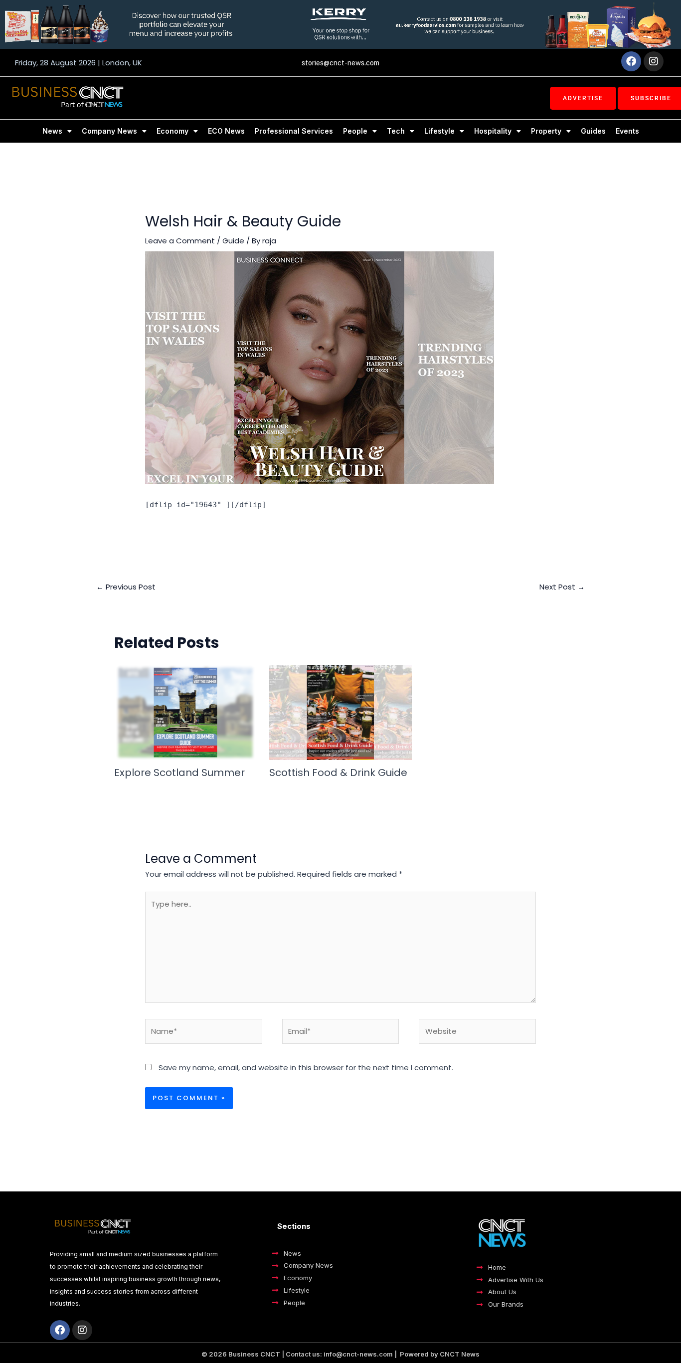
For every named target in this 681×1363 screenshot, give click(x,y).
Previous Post (126, 587)
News (52, 131)
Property (546, 131)
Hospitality (492, 131)
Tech (396, 131)
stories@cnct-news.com (340, 63)
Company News (109, 131)
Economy (172, 131)
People (355, 131)
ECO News (226, 131)
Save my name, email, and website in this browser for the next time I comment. (306, 1067)
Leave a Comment (180, 240)
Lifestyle (439, 131)
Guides (593, 131)
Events (627, 131)
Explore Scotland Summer (179, 772)
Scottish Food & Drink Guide (338, 772)
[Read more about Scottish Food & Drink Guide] (340, 712)
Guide (233, 240)
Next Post (562, 587)
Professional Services (294, 131)
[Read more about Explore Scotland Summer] (185, 712)
